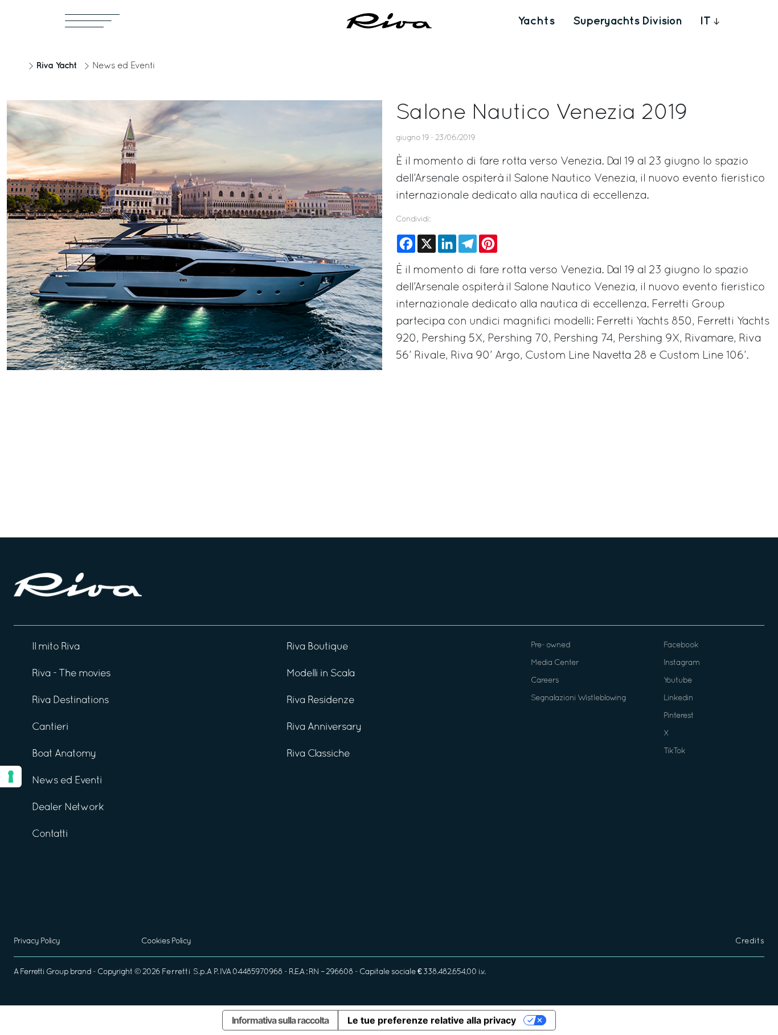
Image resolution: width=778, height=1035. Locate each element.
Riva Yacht (56, 65)
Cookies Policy (166, 941)
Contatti (50, 834)
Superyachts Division (627, 21)
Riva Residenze (320, 700)
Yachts (536, 21)
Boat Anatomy (64, 754)
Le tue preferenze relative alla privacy (431, 1020)
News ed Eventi (123, 66)
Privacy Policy (37, 941)
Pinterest (679, 716)
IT (705, 21)
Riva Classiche (318, 754)
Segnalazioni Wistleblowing (578, 698)
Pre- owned (550, 645)
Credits (749, 941)
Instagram (681, 663)
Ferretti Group (44, 972)
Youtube (678, 680)
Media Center (555, 663)
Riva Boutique (317, 647)
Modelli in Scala (320, 674)
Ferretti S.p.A (187, 972)
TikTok (674, 751)
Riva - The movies (71, 674)
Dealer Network (68, 807)
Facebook (681, 645)
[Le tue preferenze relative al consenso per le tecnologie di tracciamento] (11, 776)
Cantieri (50, 727)
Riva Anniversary (324, 727)
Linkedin (678, 698)
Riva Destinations (70, 700)
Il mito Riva (56, 647)
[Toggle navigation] (92, 20)
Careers (545, 680)
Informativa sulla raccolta (280, 1020)
